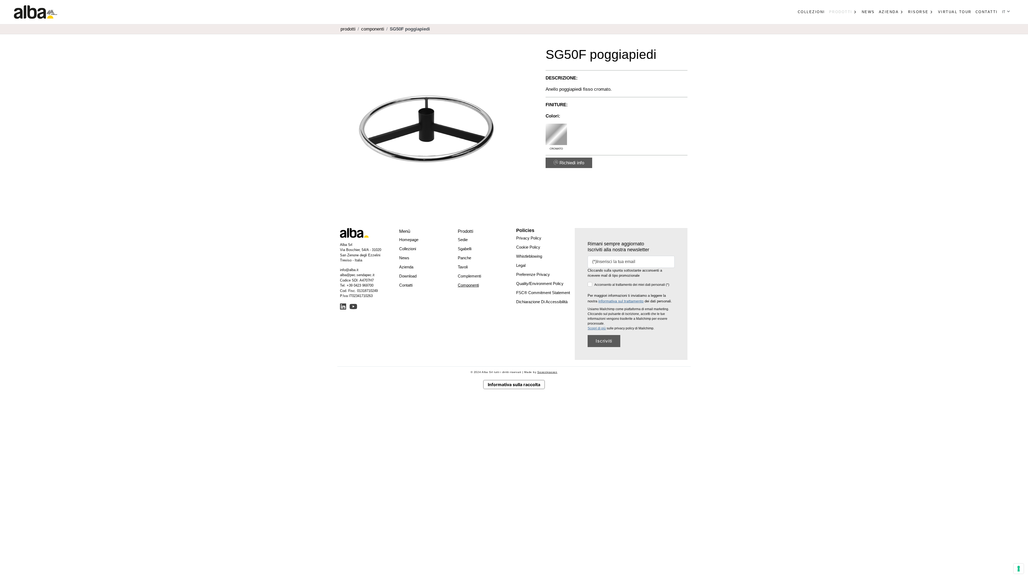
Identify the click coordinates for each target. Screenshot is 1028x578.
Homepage (408, 239)
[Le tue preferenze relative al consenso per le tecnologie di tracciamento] (1019, 569)
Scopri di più (597, 328)
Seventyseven (547, 372)
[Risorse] (931, 12)
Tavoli (463, 267)
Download (408, 276)
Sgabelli (464, 248)
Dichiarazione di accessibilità (542, 301)
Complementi (469, 276)
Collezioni (811, 12)
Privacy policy (528, 238)
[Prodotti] (855, 12)
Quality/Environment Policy (540, 283)
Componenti (468, 285)
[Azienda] (901, 12)
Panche (464, 258)
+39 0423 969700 (360, 285)
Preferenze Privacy (533, 274)
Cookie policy (528, 247)
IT (1004, 12)
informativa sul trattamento (621, 301)
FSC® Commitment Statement (543, 292)
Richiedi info (571, 162)
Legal (521, 265)
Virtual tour (955, 12)
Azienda (406, 267)
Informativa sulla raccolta (514, 384)
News (868, 12)
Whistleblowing (529, 256)
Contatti (987, 12)
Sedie (463, 239)
